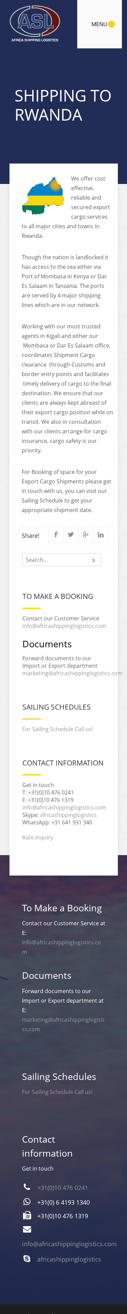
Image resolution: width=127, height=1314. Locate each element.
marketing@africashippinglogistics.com (72, 673)
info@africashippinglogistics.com (64, 626)
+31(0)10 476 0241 (62, 1188)
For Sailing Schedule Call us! (57, 729)
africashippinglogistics (68, 815)
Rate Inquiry (37, 837)
